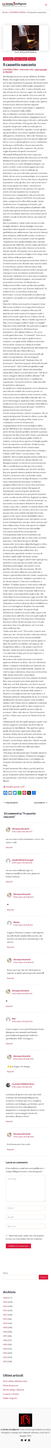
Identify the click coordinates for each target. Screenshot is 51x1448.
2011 (5, 1361)
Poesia (32, 59)
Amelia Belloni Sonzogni (22, 860)
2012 (5, 1357)
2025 (5, 1302)
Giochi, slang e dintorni (13, 1389)
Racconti (9, 72)
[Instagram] (29, 1440)
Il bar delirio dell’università (15, 1381)
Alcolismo (8, 59)
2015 (5, 1344)
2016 (5, 1340)
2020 (5, 1323)
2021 (5, 1319)
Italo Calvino (20, 59)
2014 (5, 1349)
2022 (5, 1314)
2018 (5, 1332)
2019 (5, 1327)
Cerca (5, 1273)
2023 (5, 1310)
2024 (5, 1306)
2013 (5, 1353)
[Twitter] (25, 1440)
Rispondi (9, 847)
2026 (5, 1297)
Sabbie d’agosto (10, 1398)
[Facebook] (22, 1440)
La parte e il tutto (11, 1394)
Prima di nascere (10, 1385)
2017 (5, 1336)
